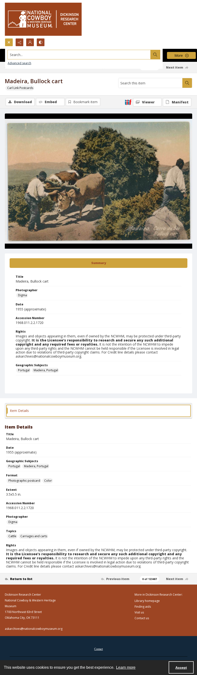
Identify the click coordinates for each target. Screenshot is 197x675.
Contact (98, 649)
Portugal (24, 370)
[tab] (98, 263)
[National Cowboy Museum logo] (43, 19)
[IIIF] (128, 102)
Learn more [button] (125, 667)
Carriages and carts (33, 536)
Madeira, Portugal (46, 370)
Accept (181, 667)
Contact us (142, 618)
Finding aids (143, 607)
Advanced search (19, 63)
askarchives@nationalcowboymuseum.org (33, 629)
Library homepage (147, 601)
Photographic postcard (24, 481)
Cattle (12, 536)
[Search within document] (187, 83)
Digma (22, 295)
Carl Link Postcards (20, 88)
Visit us (139, 612)
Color (48, 481)
